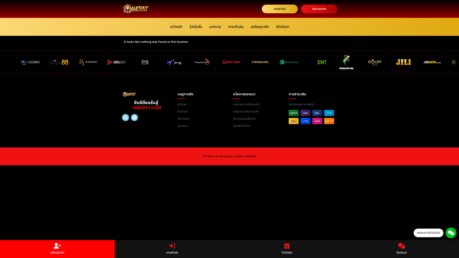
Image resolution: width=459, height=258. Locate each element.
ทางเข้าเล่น (235, 26)
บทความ (215, 26)
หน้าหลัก (176, 26)
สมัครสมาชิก (259, 26)
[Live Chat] (451, 233)
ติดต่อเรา (282, 26)
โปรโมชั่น (195, 26)
